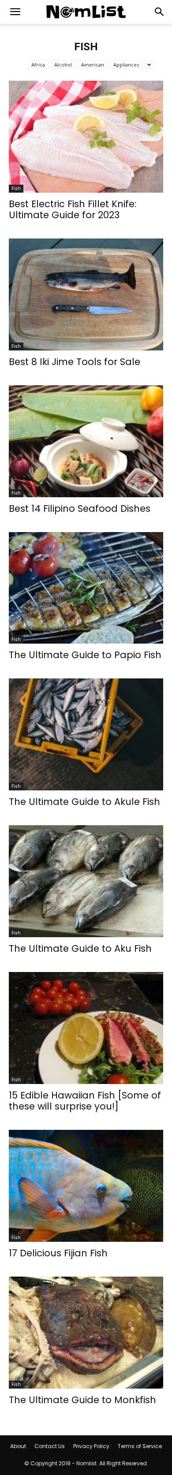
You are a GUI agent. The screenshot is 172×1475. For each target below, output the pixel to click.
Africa (38, 64)
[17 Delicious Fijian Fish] (86, 1186)
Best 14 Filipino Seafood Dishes (79, 508)
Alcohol (63, 64)
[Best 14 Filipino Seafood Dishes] (86, 441)
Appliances (126, 64)
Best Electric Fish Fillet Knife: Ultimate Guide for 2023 (72, 209)
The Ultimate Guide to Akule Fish (84, 801)
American (92, 64)
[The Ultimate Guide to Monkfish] (86, 1333)
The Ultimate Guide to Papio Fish (85, 654)
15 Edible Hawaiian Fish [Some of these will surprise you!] (85, 1101)
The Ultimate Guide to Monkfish (82, 1399)
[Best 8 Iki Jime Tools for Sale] (86, 294)
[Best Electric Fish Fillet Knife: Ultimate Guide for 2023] (86, 137)
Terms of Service (140, 1446)
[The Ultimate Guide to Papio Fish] (86, 588)
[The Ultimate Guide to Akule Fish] (86, 734)
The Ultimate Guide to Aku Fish (80, 948)
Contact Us (49, 1446)
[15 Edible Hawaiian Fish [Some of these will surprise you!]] (86, 1028)
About (18, 1446)
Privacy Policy (91, 1446)
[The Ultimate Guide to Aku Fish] (86, 881)
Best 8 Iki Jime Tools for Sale (74, 361)
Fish (16, 188)
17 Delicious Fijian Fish (58, 1253)
